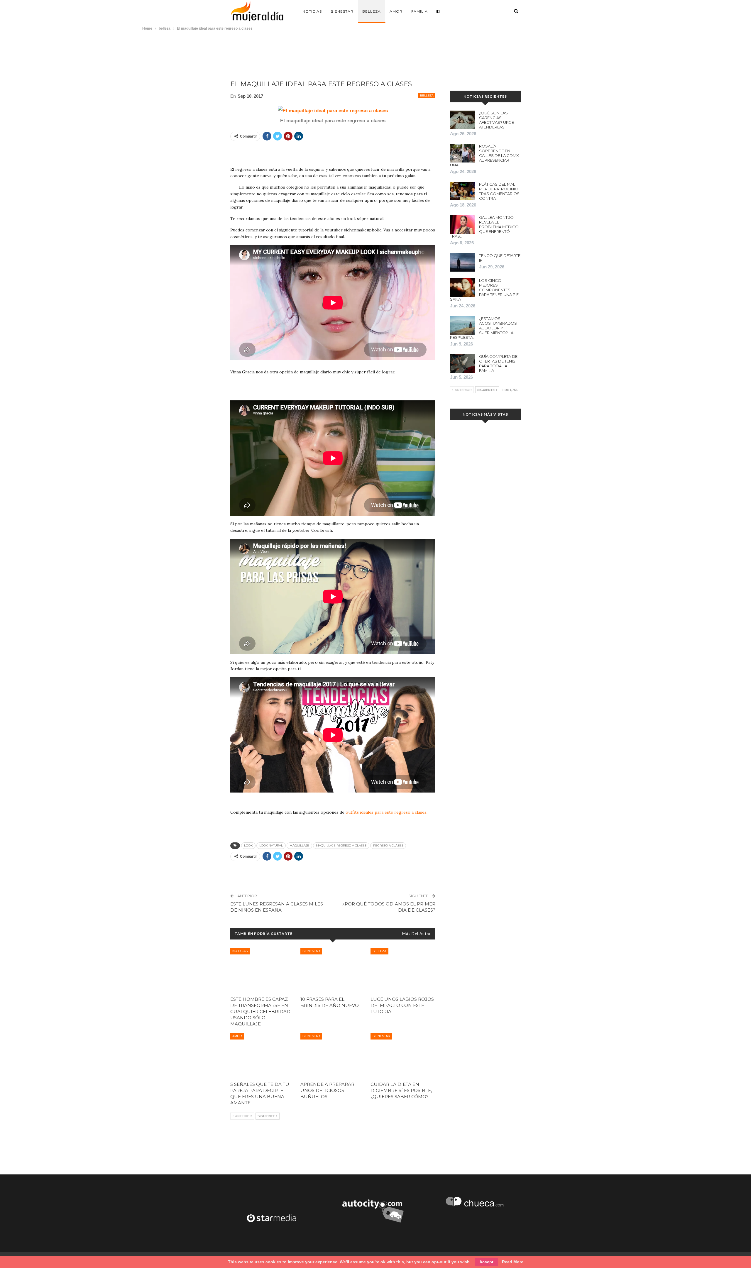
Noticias (312, 11)
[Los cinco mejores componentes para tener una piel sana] (462, 287)
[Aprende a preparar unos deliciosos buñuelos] (332, 1055)
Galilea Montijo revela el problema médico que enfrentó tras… (484, 226)
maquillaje (299, 845)
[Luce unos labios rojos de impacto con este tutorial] (403, 970)
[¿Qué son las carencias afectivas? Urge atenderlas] (462, 120)
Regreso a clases (388, 845)
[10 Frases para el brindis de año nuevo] (332, 970)
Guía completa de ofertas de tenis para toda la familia (498, 363)
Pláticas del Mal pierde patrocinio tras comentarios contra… (499, 191)
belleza (427, 95)
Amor (396, 11)
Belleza (371, 11)
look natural (271, 845)
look (248, 845)
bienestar (311, 951)
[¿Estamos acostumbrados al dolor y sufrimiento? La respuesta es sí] (462, 325)
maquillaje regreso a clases (341, 845)
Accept (486, 1261)
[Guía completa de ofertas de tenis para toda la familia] (462, 363)
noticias (240, 951)
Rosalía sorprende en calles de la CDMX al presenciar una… (484, 155)
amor (237, 1035)
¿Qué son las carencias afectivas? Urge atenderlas (496, 120)
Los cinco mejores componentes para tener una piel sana (485, 290)
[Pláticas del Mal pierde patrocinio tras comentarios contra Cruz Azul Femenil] (462, 191)
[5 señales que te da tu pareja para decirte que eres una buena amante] (262, 1055)
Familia (419, 11)
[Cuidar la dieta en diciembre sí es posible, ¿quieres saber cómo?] (403, 1055)
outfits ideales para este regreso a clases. (386, 812)
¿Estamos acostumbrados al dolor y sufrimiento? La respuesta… (483, 328)
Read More (512, 1262)
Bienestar (342, 11)
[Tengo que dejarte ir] (462, 262)
